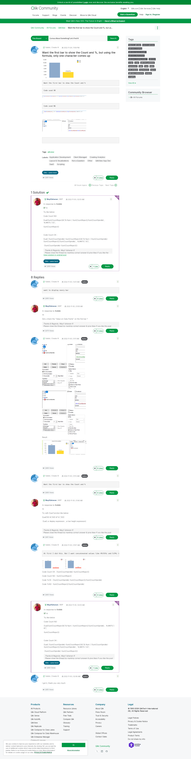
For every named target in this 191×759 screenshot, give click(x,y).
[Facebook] (106, 751)
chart (137, 63)
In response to (52, 204)
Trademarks (132, 725)
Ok (73, 745)
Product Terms (134, 735)
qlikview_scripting (135, 48)
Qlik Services (145, 8)
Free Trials (67, 716)
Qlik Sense (35, 716)
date (140, 66)
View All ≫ (132, 83)
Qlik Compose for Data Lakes (43, 730)
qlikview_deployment (136, 56)
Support (66, 730)
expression (133, 66)
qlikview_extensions (136, 73)
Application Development (60, 157)
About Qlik (100, 708)
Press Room (100, 712)
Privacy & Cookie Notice (138, 721)
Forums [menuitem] (35, 15)
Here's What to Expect (115, 21)
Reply (112, 178)
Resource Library (70, 708)
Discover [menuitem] (73, 15)
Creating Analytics (97, 157)
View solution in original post (54, 255)
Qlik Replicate (36, 726)
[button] (117, 47)
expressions (144, 70)
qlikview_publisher (147, 63)
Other (90, 161)
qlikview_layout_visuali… (137, 52)
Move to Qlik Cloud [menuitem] (88, 15)
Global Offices (101, 733)
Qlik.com (134, 8)
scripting (132, 77)
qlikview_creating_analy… (138, 59)
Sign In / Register (153, 14)
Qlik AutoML (36, 719)
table (152, 66)
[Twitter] (97, 751)
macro (153, 70)
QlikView (61, 28)
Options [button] (157, 28)
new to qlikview (148, 45)
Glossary (66, 723)
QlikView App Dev (103, 161)
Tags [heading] (131, 39)
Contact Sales (101, 737)
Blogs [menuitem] (55, 15)
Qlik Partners (68, 712)
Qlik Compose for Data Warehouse (45, 733)
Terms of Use (133, 728)
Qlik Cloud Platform (38, 712)
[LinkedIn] (102, 751)
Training (66, 726)
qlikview (51, 152)
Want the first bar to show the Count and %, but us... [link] (90, 28)
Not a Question (78, 161)
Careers (99, 726)
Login (85, 2)
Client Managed (80, 157)
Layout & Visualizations (59, 161)
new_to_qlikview (135, 45)
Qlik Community (37, 28)
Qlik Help (156, 8)
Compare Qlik (68, 719)
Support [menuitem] (45, 15)
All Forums (51, 28)
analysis (148, 73)
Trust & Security (102, 716)
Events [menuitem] (63, 15)
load (146, 66)
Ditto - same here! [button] (50, 173)
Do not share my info (137, 739)
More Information (73, 750)
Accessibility (100, 719)
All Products (35, 708)
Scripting (60, 164)
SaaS (51, 164)
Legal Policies (133, 718)
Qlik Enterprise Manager (40, 737)
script (131, 63)
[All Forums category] (129, 97)
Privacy (98, 723)
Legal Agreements (135, 732)
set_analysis (133, 70)
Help (141, 14)
